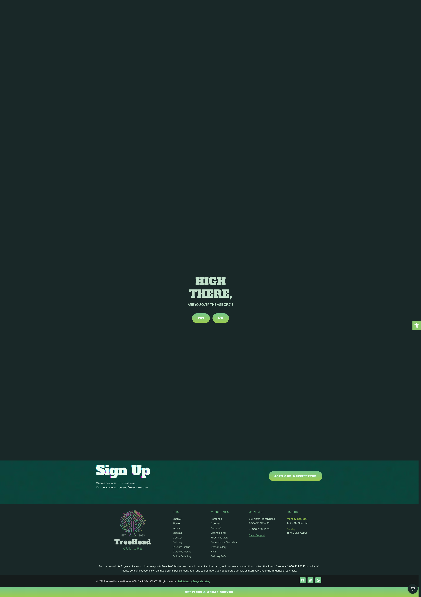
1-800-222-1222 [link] (296, 566)
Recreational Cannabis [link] (224, 542)
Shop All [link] (177, 519)
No (220, 318)
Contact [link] (177, 537)
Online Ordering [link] (182, 556)
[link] (416, 325)
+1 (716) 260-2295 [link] (259, 529)
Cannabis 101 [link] (218, 533)
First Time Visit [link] (219, 537)
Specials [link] (178, 533)
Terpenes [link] (216, 519)
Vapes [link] (176, 528)
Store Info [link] (216, 528)
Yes (201, 318)
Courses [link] (216, 523)
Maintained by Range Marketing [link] (194, 581)
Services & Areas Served (209, 592)
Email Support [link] (257, 535)
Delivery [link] (177, 542)
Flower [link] (177, 523)
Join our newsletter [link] (295, 476)
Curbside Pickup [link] (182, 551)
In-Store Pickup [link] (181, 547)
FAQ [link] (213, 551)
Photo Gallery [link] (218, 547)
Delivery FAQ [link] (218, 556)
